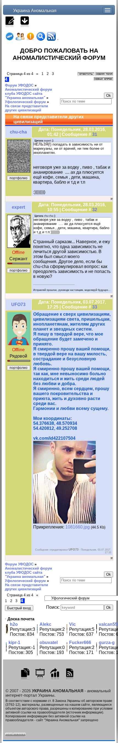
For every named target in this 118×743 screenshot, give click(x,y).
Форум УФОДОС (19, 85)
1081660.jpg (77, 527)
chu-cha (18, 132)
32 (94, 209)
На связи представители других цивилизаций (26, 108)
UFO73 (18, 304)
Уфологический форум (25, 102)
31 (94, 134)
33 (94, 307)
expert (18, 207)
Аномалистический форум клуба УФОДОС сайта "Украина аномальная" (28, 93)
